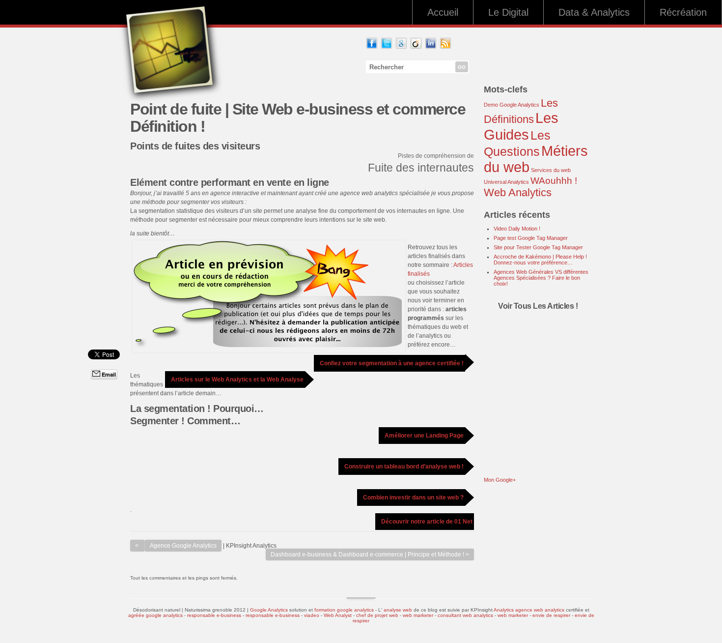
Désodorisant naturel (156, 610)
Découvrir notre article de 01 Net (426, 521)
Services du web (551, 170)
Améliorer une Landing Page (424, 435)
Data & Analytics (594, 12)
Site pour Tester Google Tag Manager (538, 247)
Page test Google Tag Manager (531, 238)
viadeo (311, 615)
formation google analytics (344, 610)
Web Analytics (518, 192)
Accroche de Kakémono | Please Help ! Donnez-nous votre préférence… (540, 259)
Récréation (683, 12)
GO (462, 67)
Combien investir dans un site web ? (413, 497)
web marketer (418, 615)
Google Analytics (519, 105)
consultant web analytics (465, 615)
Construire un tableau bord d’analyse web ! (404, 466)
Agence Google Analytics (183, 545)
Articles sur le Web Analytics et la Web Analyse (237, 379)
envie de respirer (551, 615)
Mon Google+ (500, 480)
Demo (491, 105)
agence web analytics (539, 610)
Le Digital (508, 12)
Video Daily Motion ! (517, 229)
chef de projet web (377, 615)
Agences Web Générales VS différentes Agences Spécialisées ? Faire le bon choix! (541, 278)
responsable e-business (214, 615)
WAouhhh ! (553, 180)
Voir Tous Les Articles (537, 306)
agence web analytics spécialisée (385, 193)
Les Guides (521, 126)
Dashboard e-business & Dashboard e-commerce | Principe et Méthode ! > (370, 554)
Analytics (504, 610)
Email (108, 374)
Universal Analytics (506, 182)
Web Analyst (338, 615)
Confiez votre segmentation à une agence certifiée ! (392, 363)
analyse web (398, 610)
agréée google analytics (155, 615)
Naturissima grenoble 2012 (215, 610)
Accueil (442, 12)
